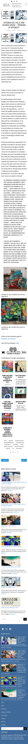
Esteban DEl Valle (20, 442)
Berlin (5, 440)
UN (13, 448)
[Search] (25, 619)
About (2, 705)
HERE (17, 343)
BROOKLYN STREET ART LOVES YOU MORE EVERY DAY (17, 5)
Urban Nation (19, 448)
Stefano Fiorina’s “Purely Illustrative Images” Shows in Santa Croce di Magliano (22, 653)
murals (21, 444)
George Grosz (7, 444)
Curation (3, 718)
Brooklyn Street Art (19, 440)
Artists (20, 30)
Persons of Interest (8, 446)
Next (23, 460)
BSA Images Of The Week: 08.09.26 (8, 587)
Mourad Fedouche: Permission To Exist (9, 607)
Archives (3, 721)
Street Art (8, 448)
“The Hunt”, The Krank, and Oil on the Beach (11, 566)
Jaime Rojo (15, 444)
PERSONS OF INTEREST (8, 339)
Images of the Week (6, 712)
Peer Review (4, 715)
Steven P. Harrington (19, 446)
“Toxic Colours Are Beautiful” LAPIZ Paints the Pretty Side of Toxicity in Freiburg (22, 639)
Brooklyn (11, 440)
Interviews (3, 708)
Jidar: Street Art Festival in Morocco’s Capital (11, 546)
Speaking (3, 725)
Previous (5, 460)
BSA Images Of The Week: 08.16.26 (8, 526)
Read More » (10, 490)
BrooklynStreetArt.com (9, 442)
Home (2, 702)
